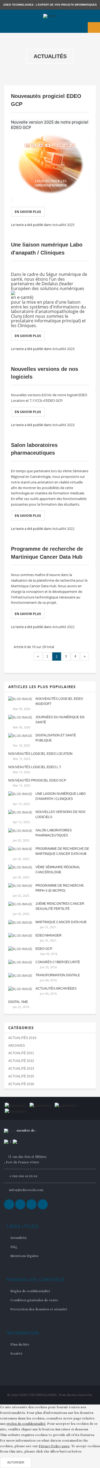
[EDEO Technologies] (50, 16)
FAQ (13, 1247)
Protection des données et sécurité (38, 1309)
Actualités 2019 (22, 1038)
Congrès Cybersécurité (57, 962)
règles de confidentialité (26, 1424)
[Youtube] (43, 1204)
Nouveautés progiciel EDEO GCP (37, 780)
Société (16, 1353)
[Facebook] (9, 1204)
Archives (16, 1046)
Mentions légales (24, 1256)
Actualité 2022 (63, 528)
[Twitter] (20, 1204)
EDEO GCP (43, 949)
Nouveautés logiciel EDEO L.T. (35, 767)
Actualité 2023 (63, 348)
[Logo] (10, 1130)
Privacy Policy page (54, 1446)
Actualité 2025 (63, 224)
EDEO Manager (48, 935)
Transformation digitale (57, 975)
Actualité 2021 (21, 1053)
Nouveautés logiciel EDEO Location (40, 754)
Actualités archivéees (56, 988)
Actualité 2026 (21, 1084)
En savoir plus (28, 211)
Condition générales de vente (34, 1300)
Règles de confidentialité (30, 1291)
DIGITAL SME (18, 1002)
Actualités (18, 1238)
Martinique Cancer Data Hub (60, 922)
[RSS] (31, 1204)
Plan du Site (19, 1344)
